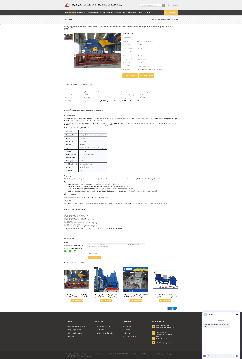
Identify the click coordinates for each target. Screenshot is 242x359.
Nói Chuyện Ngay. (171, 12)
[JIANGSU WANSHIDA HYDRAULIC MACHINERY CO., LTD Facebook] (169, 308)
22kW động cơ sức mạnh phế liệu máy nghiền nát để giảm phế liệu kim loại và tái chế (77, 297)
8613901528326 (77, 248)
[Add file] (204, 356)
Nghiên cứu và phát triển (105, 333)
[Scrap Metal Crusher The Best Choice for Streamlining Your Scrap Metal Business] (68, 36)
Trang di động (171, 354)
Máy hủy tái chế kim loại (96, 228)
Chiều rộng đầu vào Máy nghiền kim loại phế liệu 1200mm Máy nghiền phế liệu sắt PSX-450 (106, 297)
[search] (163, 5)
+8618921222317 (78, 246)
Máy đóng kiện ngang (75, 333)
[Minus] (237, 314)
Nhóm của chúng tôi (131, 336)
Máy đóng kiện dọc (74, 330)
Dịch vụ (127, 333)
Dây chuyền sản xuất (103, 326)
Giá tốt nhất (130, 75)
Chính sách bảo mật (147, 354)
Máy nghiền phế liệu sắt (79, 228)
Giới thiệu (128, 326)
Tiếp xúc (94, 257)
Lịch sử (127, 330)
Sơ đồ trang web (160, 354)
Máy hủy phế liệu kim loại (115, 228)
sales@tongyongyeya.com (162, 343)
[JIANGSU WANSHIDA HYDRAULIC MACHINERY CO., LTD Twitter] (172, 308)
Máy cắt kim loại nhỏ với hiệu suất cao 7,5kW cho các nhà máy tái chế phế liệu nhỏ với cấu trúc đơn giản (165, 297)
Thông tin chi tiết (71, 85)
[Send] (237, 356)
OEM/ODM (100, 330)
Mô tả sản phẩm (87, 85)
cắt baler (71, 336)
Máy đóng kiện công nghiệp (77, 326)
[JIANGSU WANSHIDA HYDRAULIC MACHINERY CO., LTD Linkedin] (175, 308)
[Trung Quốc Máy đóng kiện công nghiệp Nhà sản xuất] (67, 5)
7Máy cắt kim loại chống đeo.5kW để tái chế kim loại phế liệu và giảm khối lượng (136, 297)
